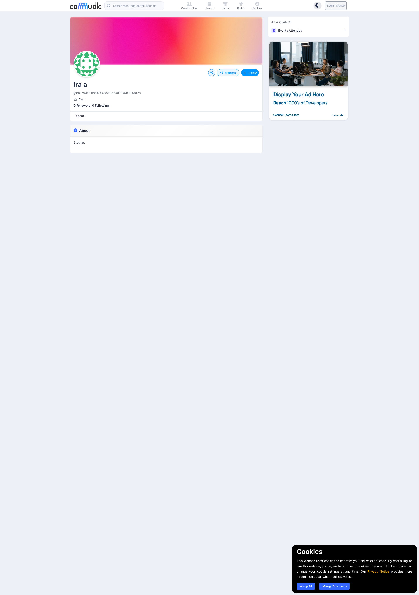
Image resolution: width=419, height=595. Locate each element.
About (84, 130)
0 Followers (82, 105)
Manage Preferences (334, 586)
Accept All (306, 586)
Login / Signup (336, 5)
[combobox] (134, 5)
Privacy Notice (378, 571)
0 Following (100, 105)
